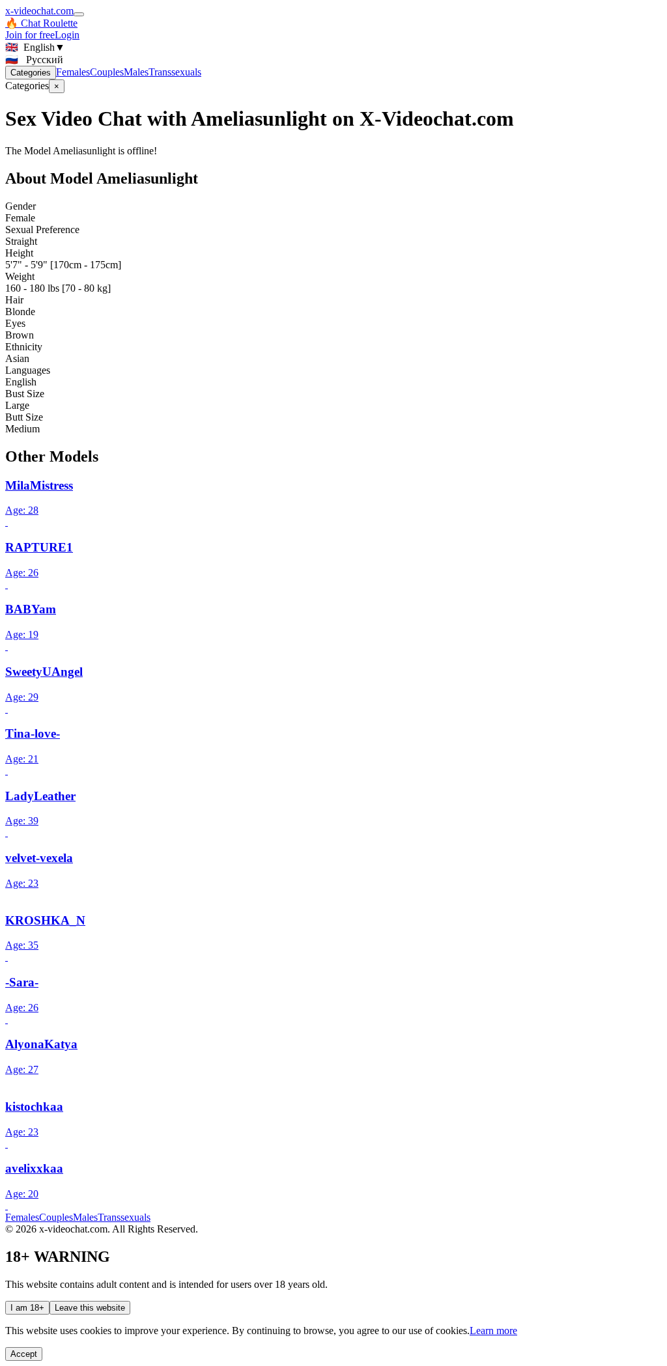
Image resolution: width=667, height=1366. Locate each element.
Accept (23, 1354)
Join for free (30, 34)
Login (67, 34)
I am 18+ (27, 1308)
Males (136, 71)
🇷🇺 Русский (34, 59)
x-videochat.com (39, 10)
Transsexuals (175, 71)
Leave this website (90, 1308)
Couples (107, 71)
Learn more (493, 1330)
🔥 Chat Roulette (41, 23)
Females (73, 71)
